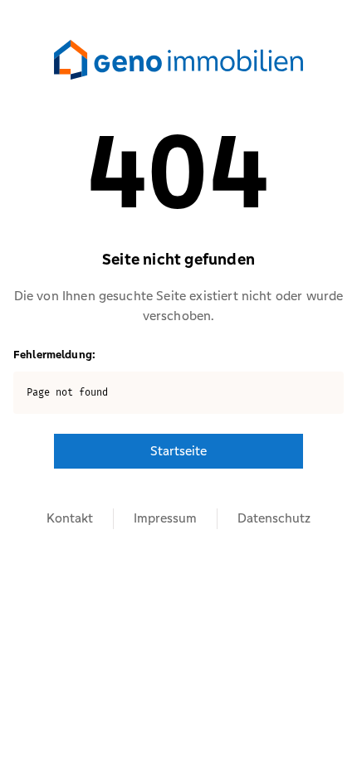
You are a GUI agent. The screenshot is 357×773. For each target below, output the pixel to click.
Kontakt (69, 518)
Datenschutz (274, 518)
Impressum (165, 518)
